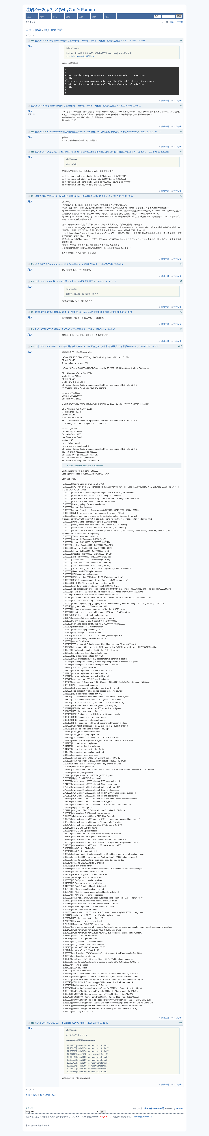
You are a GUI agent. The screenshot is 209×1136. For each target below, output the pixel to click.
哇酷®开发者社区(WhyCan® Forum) (60, 9)
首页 (55, 16)
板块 (29, 16)
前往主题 (165, 100)
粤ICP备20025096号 (154, 1108)
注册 (81, 16)
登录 (94, 16)
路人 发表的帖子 (54, 30)
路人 (30, 46)
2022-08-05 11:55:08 (135, 40)
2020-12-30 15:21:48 (98, 1023)
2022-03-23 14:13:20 (121, 312)
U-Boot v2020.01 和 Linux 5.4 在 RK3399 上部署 (85, 312)
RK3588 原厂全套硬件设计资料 (77, 329)
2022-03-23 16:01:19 (159, 151)
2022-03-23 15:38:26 (112, 264)
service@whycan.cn (143, 1117)
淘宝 (107, 16)
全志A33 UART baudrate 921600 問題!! (66, 1023)
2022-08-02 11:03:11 (131, 105)
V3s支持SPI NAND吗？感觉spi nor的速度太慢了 (70, 281)
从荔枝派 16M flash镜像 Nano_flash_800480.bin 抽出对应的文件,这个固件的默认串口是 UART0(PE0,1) (96, 151)
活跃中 (172, 22)
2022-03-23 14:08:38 (104, 329)
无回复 (180, 22)
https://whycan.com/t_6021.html (80, 56)
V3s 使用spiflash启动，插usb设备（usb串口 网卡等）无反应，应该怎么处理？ (84, 40)
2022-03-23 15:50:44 (123, 196)
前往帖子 (177, 100)
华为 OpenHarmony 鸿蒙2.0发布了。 (82, 264)
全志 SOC (40, 40)
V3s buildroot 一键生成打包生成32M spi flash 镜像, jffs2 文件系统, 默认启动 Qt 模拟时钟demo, (92, 131)
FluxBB (179, 1108)
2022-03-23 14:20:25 (105, 281)
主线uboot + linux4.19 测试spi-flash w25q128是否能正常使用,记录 (78, 196)
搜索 (68, 16)
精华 (42, 16)
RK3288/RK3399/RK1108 (47, 312)
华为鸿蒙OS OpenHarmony (48, 264)
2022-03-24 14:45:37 (150, 131)
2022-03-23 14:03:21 (150, 346)
